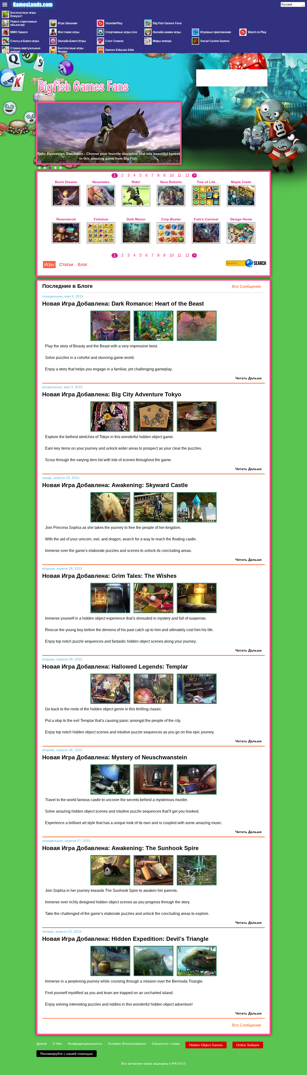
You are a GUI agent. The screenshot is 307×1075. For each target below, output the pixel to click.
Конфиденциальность (85, 1043)
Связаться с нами (166, 1043)
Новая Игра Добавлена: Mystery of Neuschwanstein (114, 757)
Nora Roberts (171, 182)
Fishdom (101, 219)
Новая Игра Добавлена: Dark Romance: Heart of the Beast (123, 303)
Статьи (66, 264)
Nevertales (101, 182)
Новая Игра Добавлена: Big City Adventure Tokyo (111, 394)
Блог (83, 264)
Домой (41, 1043)
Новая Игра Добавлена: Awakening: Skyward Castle (115, 485)
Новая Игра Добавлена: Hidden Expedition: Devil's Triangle (125, 939)
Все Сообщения (246, 286)
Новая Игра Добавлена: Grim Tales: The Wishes (109, 576)
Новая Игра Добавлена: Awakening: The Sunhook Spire (120, 848)
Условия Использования (127, 1043)
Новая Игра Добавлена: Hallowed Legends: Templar (115, 666)
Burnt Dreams (66, 182)
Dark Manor (136, 219)
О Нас (57, 1043)
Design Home (241, 219)
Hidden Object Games (206, 1045)
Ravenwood (66, 219)
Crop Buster (171, 219)
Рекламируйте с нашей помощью (66, 1054)
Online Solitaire (247, 1045)
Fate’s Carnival (206, 219)
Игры (49, 264)
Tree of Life (206, 182)
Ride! (136, 182)
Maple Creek (241, 182)
